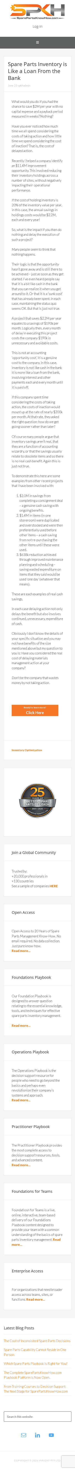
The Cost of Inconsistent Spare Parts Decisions (37, 1341)
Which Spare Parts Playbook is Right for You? (35, 1364)
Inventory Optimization (27, 750)
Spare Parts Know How (37, 11)
